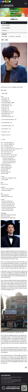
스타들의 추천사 (4, 30)
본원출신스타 (4, 22)
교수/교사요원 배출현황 (6, 28)
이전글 (2, 39)
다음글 (6, 39)
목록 (26, 367)
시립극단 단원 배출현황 (6, 25)
